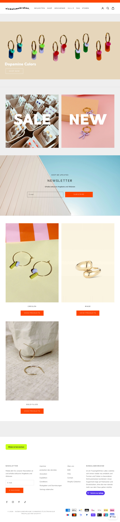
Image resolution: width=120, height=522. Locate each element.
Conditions (43, 482)
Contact (70, 478)
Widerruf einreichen (16, 447)
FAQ (78, 8)
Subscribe (79, 194)
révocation (43, 474)
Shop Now (14, 71)
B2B (68, 470)
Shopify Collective (74, 482)
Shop (49, 8)
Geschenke (59, 8)
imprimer (43, 466)
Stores (85, 8)
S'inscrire (14, 490)
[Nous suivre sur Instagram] (13, 502)
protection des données (48, 470)
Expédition (43, 478)
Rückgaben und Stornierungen (51, 485)
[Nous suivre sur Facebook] (7, 502)
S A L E (71, 8)
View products (32, 313)
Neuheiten (39, 8)
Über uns (70, 466)
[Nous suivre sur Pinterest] (19, 502)
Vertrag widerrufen (46, 489)
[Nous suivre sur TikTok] (25, 502)
